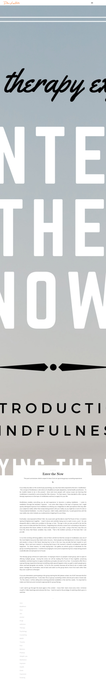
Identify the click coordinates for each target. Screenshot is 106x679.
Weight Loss (23, 656)
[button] (92, 2)
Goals (21, 670)
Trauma (22, 642)
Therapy (22, 628)
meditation (53, 470)
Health (22, 667)
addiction (23, 624)
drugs (21, 620)
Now (21, 610)
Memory (22, 649)
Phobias (22, 652)
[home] (11, 2)
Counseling (23, 635)
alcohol (22, 617)
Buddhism (23, 606)
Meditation (23, 660)
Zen (21, 613)
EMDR (22, 638)
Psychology (23, 631)
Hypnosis (22, 663)
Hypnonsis (23, 674)
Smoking (22, 677)
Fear (21, 645)
